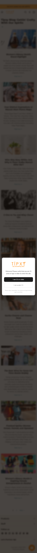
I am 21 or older (18, 279)
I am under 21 (18, 285)
